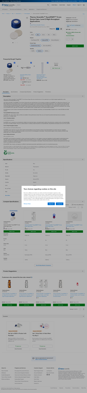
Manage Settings (27, 203)
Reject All (51, 203)
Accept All (59, 203)
